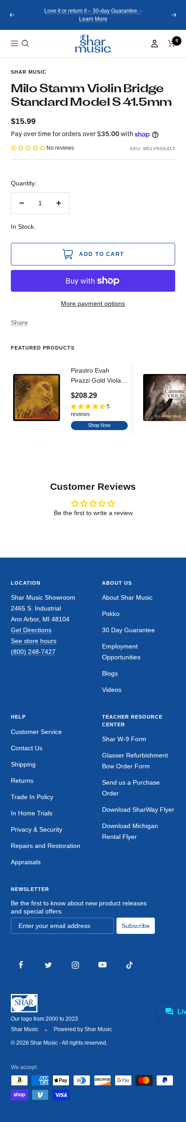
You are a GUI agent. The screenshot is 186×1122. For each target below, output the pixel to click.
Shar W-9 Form (124, 739)
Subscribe (135, 925)
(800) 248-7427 (33, 651)
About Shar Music (127, 597)
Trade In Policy (32, 796)
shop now (99, 425)
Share (19, 322)
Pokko (111, 613)
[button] (25, 43)
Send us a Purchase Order (131, 788)
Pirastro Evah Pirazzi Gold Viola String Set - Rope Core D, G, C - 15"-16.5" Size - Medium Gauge (96, 376)
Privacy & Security (36, 829)
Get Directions (31, 630)
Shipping (23, 764)
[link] (93, 43)
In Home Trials (31, 813)
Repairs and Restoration (45, 845)
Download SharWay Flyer (138, 809)
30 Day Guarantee (128, 630)
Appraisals (26, 862)
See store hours (33, 640)
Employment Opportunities (121, 652)
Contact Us (26, 748)
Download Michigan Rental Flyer (130, 831)
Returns (22, 780)
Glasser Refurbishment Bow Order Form (135, 761)
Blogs (110, 673)
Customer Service (36, 731)
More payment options (93, 303)
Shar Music (28, 72)
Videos (111, 689)
